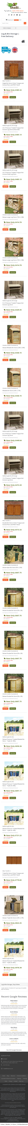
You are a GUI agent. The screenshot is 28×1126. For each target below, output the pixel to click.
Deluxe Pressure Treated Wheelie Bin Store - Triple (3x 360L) (13, 961)
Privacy (10, 1081)
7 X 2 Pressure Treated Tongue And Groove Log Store (12, 479)
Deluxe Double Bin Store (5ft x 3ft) (12, 610)
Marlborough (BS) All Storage (9, 125)
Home (3, 1075)
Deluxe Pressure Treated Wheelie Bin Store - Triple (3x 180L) (13, 740)
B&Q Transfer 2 (6, 81)
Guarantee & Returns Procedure (8, 1078)
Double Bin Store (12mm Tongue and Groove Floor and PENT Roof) (13, 523)
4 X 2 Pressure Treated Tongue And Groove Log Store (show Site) (12, 128)
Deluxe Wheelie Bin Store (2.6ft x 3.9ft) (13, 348)
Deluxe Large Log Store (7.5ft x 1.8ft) (13, 217)
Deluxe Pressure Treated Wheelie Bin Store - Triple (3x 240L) (13, 785)
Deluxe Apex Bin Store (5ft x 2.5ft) (12, 567)
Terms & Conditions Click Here (15, 1102)
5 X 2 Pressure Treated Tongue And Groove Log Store (12, 304)
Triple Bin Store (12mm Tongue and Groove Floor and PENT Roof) (12, 874)
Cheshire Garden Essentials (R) (10, 215)
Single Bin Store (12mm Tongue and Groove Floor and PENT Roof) (13, 84)
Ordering (25, 1078)
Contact (15, 1081)
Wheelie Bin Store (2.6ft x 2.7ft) (11, 390)
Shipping (19, 1078)
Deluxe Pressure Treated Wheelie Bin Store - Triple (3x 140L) (13, 829)
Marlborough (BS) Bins (8, 737)
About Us (13, 1075)
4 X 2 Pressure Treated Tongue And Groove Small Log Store (12, 173)
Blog (8, 1075)
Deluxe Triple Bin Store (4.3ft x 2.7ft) (13, 918)
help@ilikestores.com (8, 1068)
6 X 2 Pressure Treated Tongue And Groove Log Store (12, 434)
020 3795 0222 (17, 11)
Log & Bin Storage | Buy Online (10, 984)
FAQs (6, 1081)
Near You (21, 1081)
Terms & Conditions (21, 1075)
